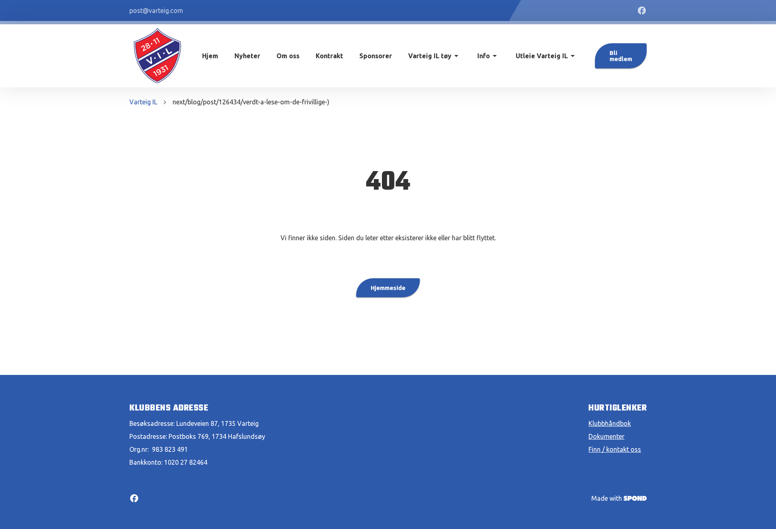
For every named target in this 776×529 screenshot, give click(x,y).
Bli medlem (620, 55)
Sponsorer (375, 55)
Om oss (287, 55)
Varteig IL (143, 102)
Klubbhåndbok (609, 423)
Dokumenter (606, 436)
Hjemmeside (388, 287)
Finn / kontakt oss (614, 449)
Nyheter (247, 55)
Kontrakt (329, 55)
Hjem (210, 55)
